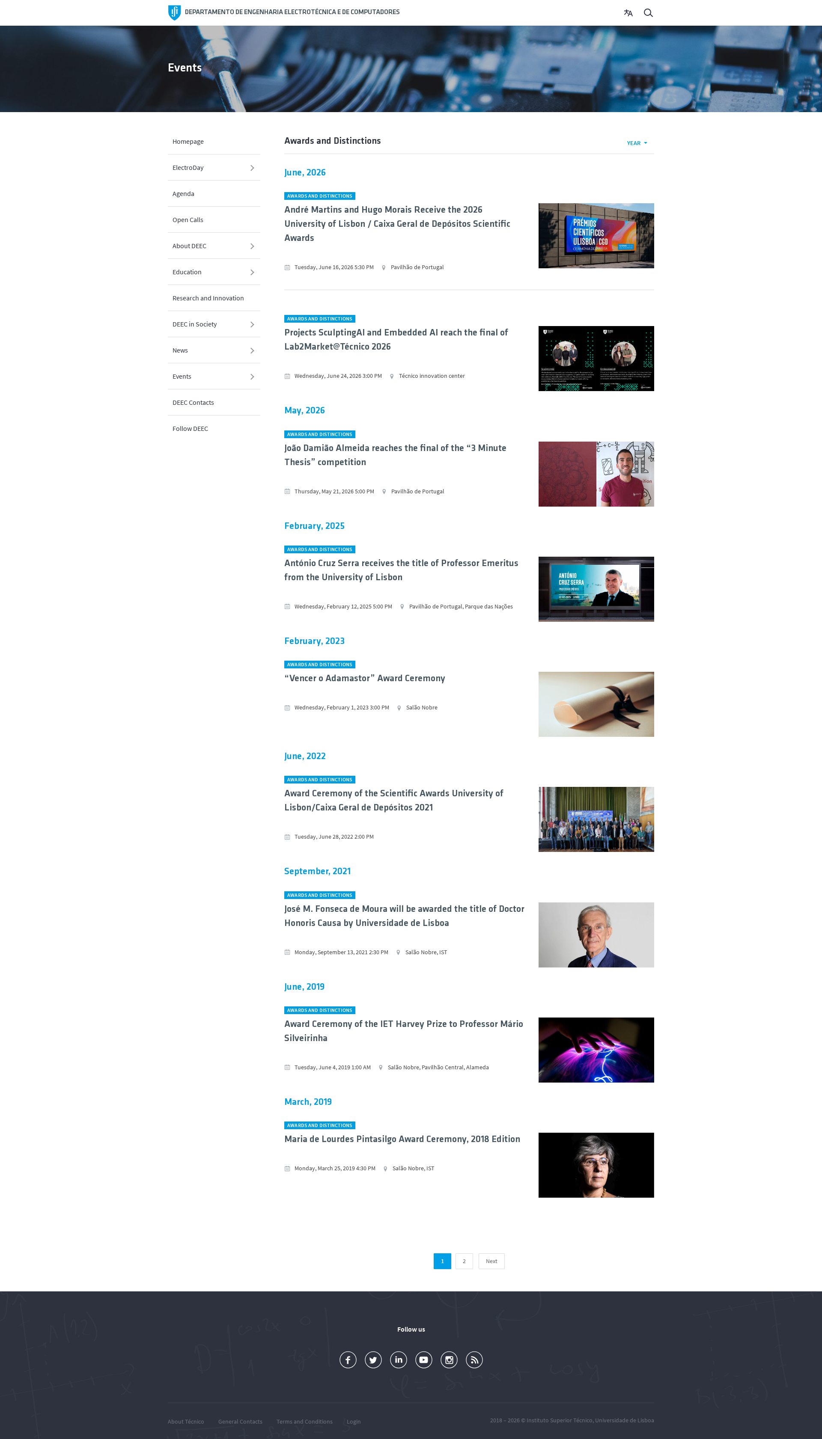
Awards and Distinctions (319, 196)
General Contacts (240, 1421)
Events (182, 376)
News (180, 350)
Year (633, 143)
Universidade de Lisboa (624, 1420)
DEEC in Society (195, 324)
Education (187, 271)
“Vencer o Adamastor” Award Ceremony (364, 679)
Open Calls (188, 219)
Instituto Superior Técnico (560, 1420)
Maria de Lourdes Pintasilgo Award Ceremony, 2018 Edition (402, 1140)
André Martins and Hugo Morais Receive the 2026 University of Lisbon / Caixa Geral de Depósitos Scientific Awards (397, 224)
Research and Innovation (208, 298)
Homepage (188, 141)
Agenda (183, 193)
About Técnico (186, 1421)
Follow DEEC (190, 428)
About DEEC (189, 245)
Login (354, 1421)
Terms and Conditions (305, 1421)
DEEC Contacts (193, 402)
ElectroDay (188, 167)
